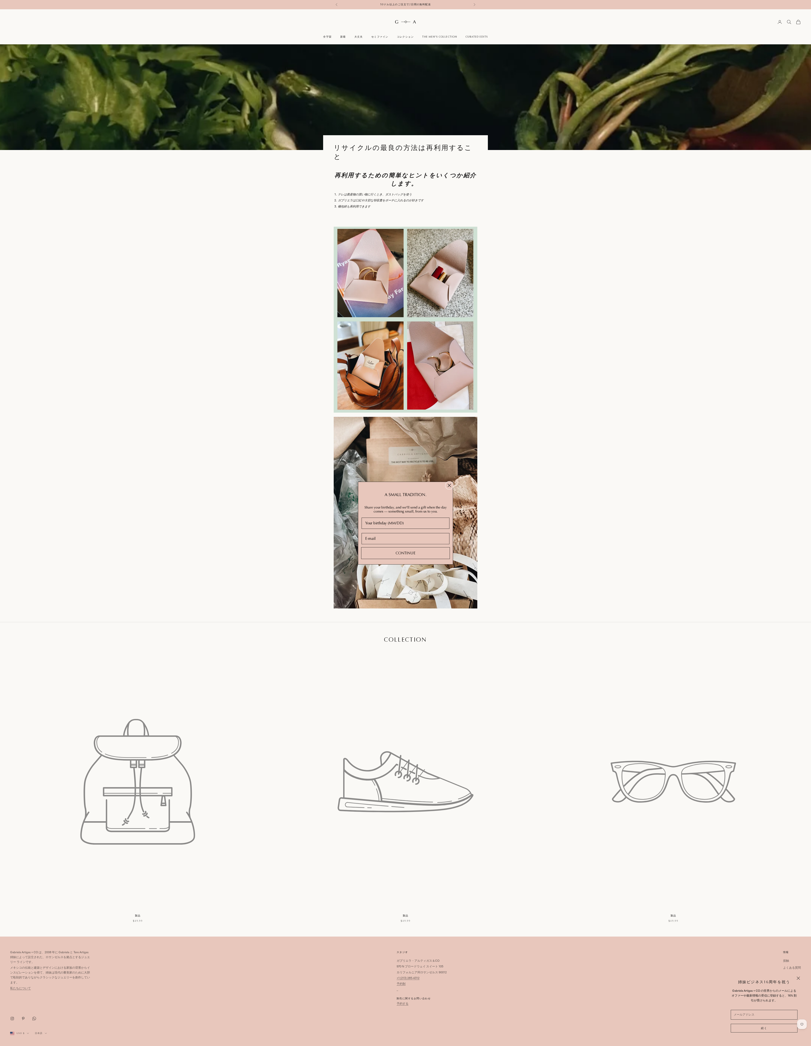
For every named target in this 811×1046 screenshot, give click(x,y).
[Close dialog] (449, 485)
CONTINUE (405, 553)
